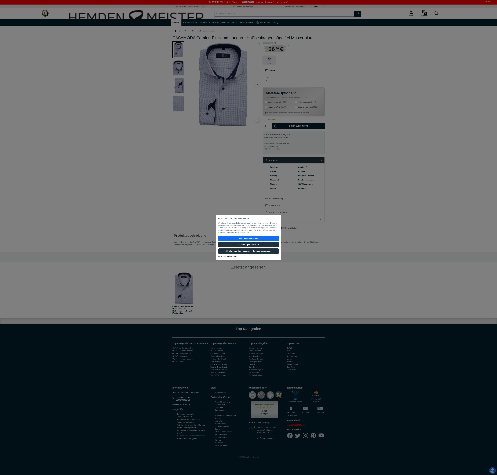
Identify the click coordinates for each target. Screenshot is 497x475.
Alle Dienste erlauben (248, 238)
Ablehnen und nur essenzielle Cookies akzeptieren (248, 251)
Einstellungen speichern (248, 245)
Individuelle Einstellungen (227, 257)
